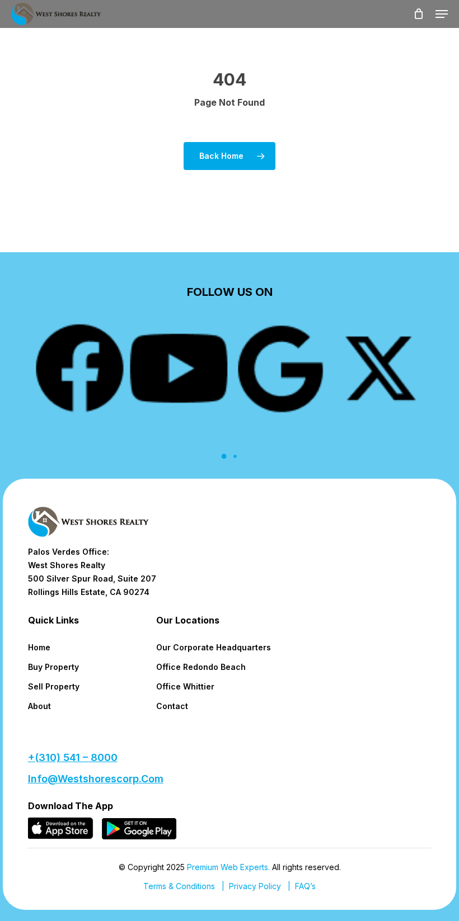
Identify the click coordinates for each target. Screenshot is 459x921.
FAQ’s (305, 886)
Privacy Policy (255, 886)
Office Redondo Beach (201, 667)
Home (39, 647)
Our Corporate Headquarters (213, 647)
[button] (441, 14)
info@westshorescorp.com (95, 779)
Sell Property (53, 686)
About (39, 706)
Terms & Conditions (179, 886)
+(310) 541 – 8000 (73, 757)
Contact (172, 706)
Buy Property (53, 667)
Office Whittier (185, 686)
